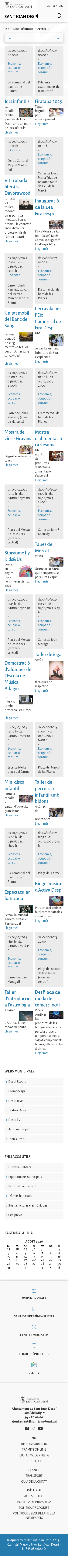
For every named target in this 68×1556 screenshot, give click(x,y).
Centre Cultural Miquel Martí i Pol (18, 165)
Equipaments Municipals (25, 1177)
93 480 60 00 (34, 1417)
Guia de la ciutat (34, 1481)
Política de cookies (34, 1508)
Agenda (42, 28)
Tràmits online (34, 1449)
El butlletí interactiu (34, 1354)
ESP (55, 6)
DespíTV (34, 1372)
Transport (34, 1475)
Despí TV (14, 1120)
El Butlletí (34, 1461)
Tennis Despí (16, 1139)
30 (59, 1264)
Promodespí (16, 1091)
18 (17, 1260)
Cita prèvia (15, 1215)
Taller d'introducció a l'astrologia (17, 999)
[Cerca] (59, 16)
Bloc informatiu (34, 1444)
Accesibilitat (34, 1496)
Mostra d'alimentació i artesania (48, 438)
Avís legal (34, 1490)
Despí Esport (17, 1081)
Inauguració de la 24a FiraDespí (47, 207)
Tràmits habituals (20, 1196)
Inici (7, 28)
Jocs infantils (17, 101)
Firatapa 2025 (48, 101)
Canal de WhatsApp (34, 1335)
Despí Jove (15, 1101)
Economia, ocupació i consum (15, 68)
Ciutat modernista (34, 1455)
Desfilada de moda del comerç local (47, 999)
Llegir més (11, 132)
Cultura (15, 150)
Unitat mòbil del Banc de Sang (17, 319)
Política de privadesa (34, 1502)
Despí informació (23, 28)
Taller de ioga (48, 654)
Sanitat (15, 275)
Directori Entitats (19, 1167)
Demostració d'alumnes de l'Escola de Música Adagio (18, 675)
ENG (61, 6)
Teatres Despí (17, 1110)
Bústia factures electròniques (27, 1205)
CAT (49, 6)
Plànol (34, 1470)
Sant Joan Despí (21, 16)
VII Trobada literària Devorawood (18, 187)
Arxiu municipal (19, 1129)
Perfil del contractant (22, 1186)
